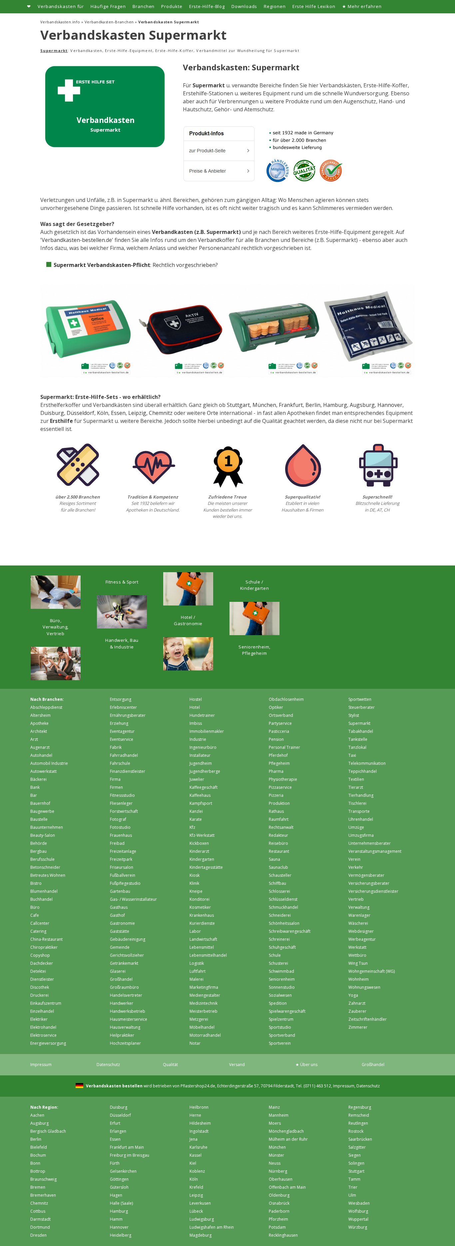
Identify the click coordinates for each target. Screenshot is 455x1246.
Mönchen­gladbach (286, 1131)
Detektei (38, 971)
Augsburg (362, 405)
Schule (275, 955)
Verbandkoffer (216, 240)
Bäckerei (38, 779)
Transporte (359, 811)
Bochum (38, 1155)
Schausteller (280, 875)
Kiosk (195, 875)
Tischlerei (357, 803)
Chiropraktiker (44, 947)
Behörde (38, 843)
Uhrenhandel (360, 819)
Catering (38, 931)
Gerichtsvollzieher (127, 955)
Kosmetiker (200, 907)
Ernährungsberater (128, 715)
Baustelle (39, 819)
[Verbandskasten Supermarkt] (265, 184)
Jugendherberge (205, 771)
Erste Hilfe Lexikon (313, 6)
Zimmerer (357, 1027)
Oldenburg (279, 1195)
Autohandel (41, 755)
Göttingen (119, 1179)
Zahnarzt (356, 1003)
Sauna (274, 859)
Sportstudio (280, 1027)
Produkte (171, 6)
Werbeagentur (362, 939)
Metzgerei (199, 1019)
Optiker (276, 707)
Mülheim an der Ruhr (288, 1139)
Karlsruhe (199, 1147)
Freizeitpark (121, 859)
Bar (33, 795)
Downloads (244, 6)
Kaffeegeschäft (204, 787)
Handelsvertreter (126, 995)
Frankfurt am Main (127, 1147)
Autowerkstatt (43, 771)
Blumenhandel (44, 891)
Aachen (37, 1115)
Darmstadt (40, 1219)
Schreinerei (279, 939)
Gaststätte (119, 931)
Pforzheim (278, 1219)
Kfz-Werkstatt (202, 835)
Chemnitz (161, 413)
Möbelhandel (202, 1027)
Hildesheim (200, 1123)
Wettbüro (357, 955)
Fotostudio (120, 827)
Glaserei (118, 971)
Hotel (195, 707)
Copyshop (40, 955)
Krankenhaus (202, 915)
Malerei (197, 979)
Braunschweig (43, 1179)
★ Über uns (306, 1064)
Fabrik (116, 747)
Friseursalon (121, 867)
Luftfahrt (198, 971)
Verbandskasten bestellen (114, 1086)
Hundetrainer (202, 715)
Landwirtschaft (203, 939)
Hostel (196, 699)
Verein (354, 859)
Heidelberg (120, 1235)
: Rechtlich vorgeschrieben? (136, 265)
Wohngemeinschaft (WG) (371, 971)
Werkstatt (357, 947)
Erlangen (118, 1131)
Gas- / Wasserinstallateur (133, 899)
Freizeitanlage (123, 851)
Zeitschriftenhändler (367, 1019)
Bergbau (38, 851)
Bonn (35, 1163)
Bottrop (37, 1171)
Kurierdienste (202, 923)
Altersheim (40, 715)
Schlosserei (279, 891)
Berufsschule (42, 859)
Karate (196, 819)
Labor (195, 931)
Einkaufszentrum (45, 1003)
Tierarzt (355, 787)
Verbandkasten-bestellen (73, 240)
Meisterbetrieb (204, 1011)
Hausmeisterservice (128, 1019)
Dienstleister (42, 979)
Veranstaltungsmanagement (374, 851)
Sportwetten (359, 699)
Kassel (196, 1155)
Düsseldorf (80, 413)
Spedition (278, 1003)
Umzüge (356, 827)
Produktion (279, 803)
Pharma (276, 771)
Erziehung (119, 723)
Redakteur (278, 835)
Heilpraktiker (122, 1035)
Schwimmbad (281, 971)
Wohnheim (358, 979)
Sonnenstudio (282, 987)
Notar (195, 1043)
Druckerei (39, 995)
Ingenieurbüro (203, 747)
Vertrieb (356, 899)
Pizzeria (276, 795)
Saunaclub (278, 867)
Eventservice (121, 739)
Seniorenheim (282, 979)
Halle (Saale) (121, 1203)
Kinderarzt (199, 851)
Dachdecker (41, 963)
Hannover (389, 405)
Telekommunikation (367, 763)
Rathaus (276, 811)
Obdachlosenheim (286, 699)
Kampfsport (201, 803)
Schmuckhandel (283, 907)
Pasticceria (279, 731)
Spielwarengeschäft (287, 1011)
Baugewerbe (42, 811)
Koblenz (197, 1171)
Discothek (39, 987)
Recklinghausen (283, 1235)
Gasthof (117, 915)
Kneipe (196, 891)
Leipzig (137, 413)
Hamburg (335, 405)
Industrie (198, 739)
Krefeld (196, 1187)
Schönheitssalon (284, 923)
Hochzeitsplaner (125, 1043)
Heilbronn (199, 1107)
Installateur (200, 755)
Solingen (356, 1163)
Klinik (194, 883)
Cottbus (37, 1211)
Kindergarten (202, 859)
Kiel (193, 1163)
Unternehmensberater (369, 843)
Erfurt (115, 1123)
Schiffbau (277, 883)
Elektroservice (43, 1035)
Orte (212, 413)
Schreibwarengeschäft (289, 931)
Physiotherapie (283, 779)
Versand (237, 1064)
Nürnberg (278, 1171)
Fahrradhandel (124, 755)
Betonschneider (45, 867)
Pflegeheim (279, 763)
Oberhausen (280, 1179)
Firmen (116, 787)
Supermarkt (359, 723)
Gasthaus (119, 907)
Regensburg (359, 1107)
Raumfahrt (278, 819)
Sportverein (280, 1043)
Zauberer (357, 1011)
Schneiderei (280, 915)
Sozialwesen (280, 995)
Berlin (312, 405)
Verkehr (355, 867)
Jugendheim (201, 763)
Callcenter (39, 923)
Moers (275, 1123)
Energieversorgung (48, 1043)
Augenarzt (40, 747)
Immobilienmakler (207, 731)
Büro (35, 907)
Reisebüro (278, 843)
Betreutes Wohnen (47, 875)
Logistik (197, 963)
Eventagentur (122, 731)
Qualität (170, 1064)
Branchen (144, 6)
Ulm (352, 1195)
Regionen (274, 6)
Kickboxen (199, 843)
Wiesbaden (359, 1203)
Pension (276, 739)
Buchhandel (41, 899)
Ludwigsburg (202, 1219)
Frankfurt (291, 405)
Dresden (38, 1235)
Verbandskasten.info (60, 21)
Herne (195, 1115)
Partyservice (280, 723)
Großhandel (121, 979)
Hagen (116, 1195)
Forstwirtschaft (124, 811)
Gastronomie (122, 923)
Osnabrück (279, 1203)
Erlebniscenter (123, 707)
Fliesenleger (121, 803)
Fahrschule (120, 763)
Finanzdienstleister (127, 771)
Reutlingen (358, 1123)
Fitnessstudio (122, 795)
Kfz (192, 827)
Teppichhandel (362, 771)
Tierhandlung (360, 795)
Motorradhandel (205, 1035)
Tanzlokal (357, 747)
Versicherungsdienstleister (373, 891)
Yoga (353, 995)
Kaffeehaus (200, 795)
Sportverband (282, 1035)
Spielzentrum (281, 1019)
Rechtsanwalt (281, 827)
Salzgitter (357, 1147)
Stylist (353, 715)
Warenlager (359, 915)
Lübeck (196, 1211)
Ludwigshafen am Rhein (212, 1227)
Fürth (115, 1163)
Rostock (355, 1131)
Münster (276, 1155)
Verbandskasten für (61, 6)
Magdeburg (201, 1235)
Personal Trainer (284, 747)
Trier (352, 1187)
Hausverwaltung (125, 1027)
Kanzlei (196, 811)
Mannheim (278, 1115)
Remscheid (358, 1115)
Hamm (116, 1219)
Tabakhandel (360, 731)
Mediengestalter (205, 995)
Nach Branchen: (47, 699)
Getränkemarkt (124, 963)
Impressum (41, 1064)
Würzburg (357, 1227)
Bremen (37, 1187)
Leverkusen (200, 1203)
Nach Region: (44, 1107)
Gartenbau (120, 891)
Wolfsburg (358, 1211)
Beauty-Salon (42, 835)
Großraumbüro (124, 987)
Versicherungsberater (368, 883)
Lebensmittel (202, 947)
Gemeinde (120, 947)
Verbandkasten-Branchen (109, 21)
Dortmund (40, 1227)
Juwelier (197, 779)
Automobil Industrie (49, 763)
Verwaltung (358, 907)
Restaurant (279, 851)
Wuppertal (358, 1219)
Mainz (274, 1107)
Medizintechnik (204, 1003)
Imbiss (196, 723)
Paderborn (279, 1211)
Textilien (356, 779)
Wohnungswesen (364, 987)
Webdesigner (361, 931)
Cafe (34, 915)
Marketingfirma (204, 987)
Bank (35, 787)
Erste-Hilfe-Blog (207, 6)
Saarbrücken (360, 1139)
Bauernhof (40, 803)
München (264, 405)
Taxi (352, 755)
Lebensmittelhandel (208, 955)
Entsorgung (120, 699)
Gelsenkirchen (123, 1171)
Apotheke (39, 723)
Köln (102, 413)
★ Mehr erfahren (362, 6)
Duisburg (52, 413)
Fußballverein (122, 875)
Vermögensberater (366, 875)
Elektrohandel (43, 1027)
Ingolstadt (199, 1131)
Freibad (117, 843)
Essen (118, 413)
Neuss (274, 1163)
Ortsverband (281, 715)
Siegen (354, 1155)
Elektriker (39, 1019)
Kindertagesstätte (206, 867)
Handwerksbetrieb (127, 1011)
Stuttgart (238, 405)
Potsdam (277, 1227)
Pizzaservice (280, 787)
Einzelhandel (42, 1011)
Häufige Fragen (108, 6)
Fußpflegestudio (125, 883)
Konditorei (200, 899)
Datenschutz (108, 1064)
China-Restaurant (46, 939)
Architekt (38, 731)
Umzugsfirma (361, 835)
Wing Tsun (358, 963)
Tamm (354, 1179)
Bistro (36, 883)
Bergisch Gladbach (48, 1131)
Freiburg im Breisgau (129, 1155)
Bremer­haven (43, 1195)
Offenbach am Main (287, 1187)
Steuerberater (361, 707)
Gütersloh (119, 1187)
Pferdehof (278, 755)
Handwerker (121, 1003)
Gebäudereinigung (127, 939)
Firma (115, 779)
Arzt (34, 739)
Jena (194, 1139)
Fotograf (118, 819)
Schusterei (278, 963)
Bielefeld (38, 1147)
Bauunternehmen (46, 827)
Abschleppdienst (46, 707)
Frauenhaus (121, 835)
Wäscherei (358, 923)
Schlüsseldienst (283, 899)
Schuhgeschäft (282, 947)
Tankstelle (357, 739)
